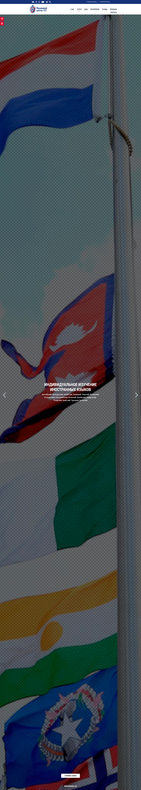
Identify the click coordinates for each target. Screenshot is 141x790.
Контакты (113, 12)
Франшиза (113, 9)
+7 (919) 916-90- (103, 2)
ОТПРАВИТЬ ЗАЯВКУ (70, 776)
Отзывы (104, 9)
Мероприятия (94, 9)
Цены (86, 9)
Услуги (79, 9)
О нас (72, 9)
